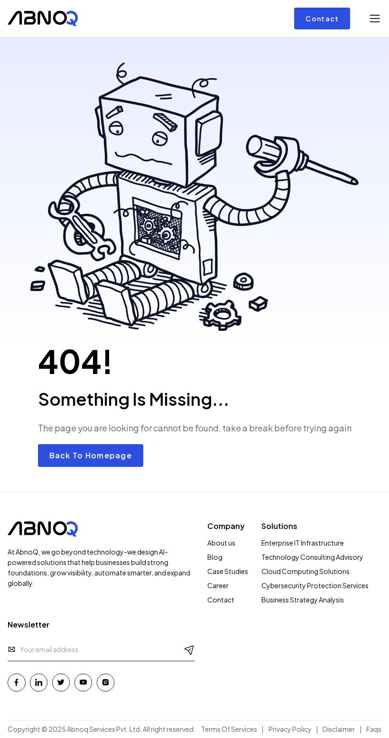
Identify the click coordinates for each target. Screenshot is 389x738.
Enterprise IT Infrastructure (302, 542)
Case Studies (227, 571)
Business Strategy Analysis (302, 599)
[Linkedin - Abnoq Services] (39, 683)
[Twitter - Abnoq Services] (61, 683)
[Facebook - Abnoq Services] (17, 683)
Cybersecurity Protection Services (315, 585)
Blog (214, 557)
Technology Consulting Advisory (312, 557)
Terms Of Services (229, 729)
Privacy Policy (290, 729)
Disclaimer (339, 729)
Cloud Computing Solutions (305, 571)
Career (218, 585)
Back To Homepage (90, 455)
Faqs (373, 729)
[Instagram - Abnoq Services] (106, 683)
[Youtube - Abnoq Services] (83, 683)
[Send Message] (189, 649)
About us (221, 542)
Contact (322, 18)
